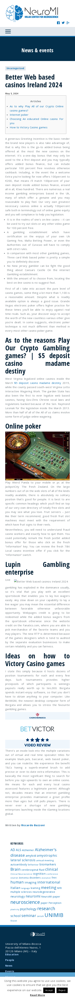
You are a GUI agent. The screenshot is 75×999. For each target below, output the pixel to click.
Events (9, 971)
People (9, 960)
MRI (59, 888)
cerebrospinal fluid (32, 869)
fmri (54, 877)
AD (12, 849)
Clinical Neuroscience (21, 874)
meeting (48, 887)
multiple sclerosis (21, 891)
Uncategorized (15, 68)
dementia (24, 877)
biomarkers (47, 864)
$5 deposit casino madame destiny (37, 383)
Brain (15, 869)
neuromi (33, 896)
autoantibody (18, 864)
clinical (51, 869)
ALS (18, 850)
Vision (13, 920)
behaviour (33, 864)
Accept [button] (49, 990)
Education (11, 954)
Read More (37, 995)
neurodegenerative (44, 891)
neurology (17, 896)
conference (52, 874)
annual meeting (45, 860)
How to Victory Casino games (28, 127)
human (17, 882)
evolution (46, 878)
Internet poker (19, 114)
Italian (15, 888)
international (48, 882)
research (46, 908)
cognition (39, 874)
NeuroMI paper (50, 896)
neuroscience (25, 902)
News (9, 965)
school (15, 916)
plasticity (14, 909)
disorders (35, 877)
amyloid (31, 856)
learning (35, 888)
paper (44, 903)
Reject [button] (62, 990)
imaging (31, 882)
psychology (28, 909)
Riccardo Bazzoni (33, 825)
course (14, 877)
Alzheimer (28, 850)
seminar (28, 915)
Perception (55, 903)
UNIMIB (53, 915)
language (25, 888)
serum (40, 916)
